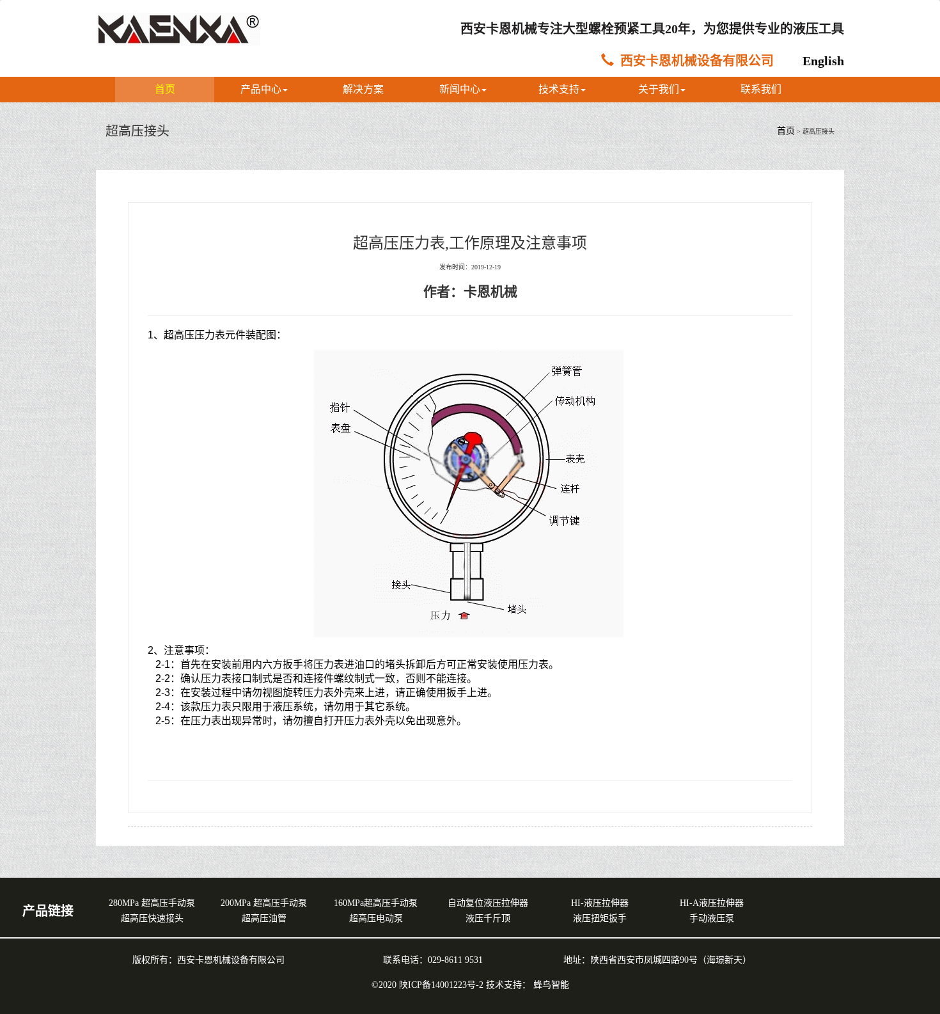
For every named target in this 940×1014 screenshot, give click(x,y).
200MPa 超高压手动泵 (264, 903)
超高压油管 (264, 918)
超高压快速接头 (152, 918)
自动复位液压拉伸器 (488, 903)
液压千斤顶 (488, 918)
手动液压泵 (711, 918)
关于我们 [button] (658, 89)
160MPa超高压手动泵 (376, 903)
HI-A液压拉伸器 (712, 903)
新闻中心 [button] (459, 89)
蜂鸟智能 (551, 985)
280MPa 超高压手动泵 (152, 903)
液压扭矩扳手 (600, 918)
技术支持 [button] (558, 89)
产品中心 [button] (260, 89)
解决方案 (363, 89)
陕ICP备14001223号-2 (442, 985)
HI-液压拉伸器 (600, 903)
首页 (165, 89)
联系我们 (760, 89)
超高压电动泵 (376, 918)
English (823, 61)
